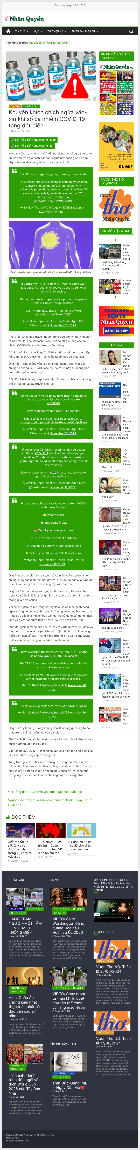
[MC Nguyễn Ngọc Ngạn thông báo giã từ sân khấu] (111, 608)
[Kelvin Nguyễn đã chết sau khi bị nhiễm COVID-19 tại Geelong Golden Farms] (111, 506)
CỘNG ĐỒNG (16, 909)
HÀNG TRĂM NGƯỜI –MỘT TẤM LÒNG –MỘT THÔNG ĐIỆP (25, 926)
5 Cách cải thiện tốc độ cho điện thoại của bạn (80, 845)
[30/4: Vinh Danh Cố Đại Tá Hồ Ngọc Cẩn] (111, 477)
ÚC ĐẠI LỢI (59, 913)
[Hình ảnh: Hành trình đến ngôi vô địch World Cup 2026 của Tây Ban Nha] (24, 1045)
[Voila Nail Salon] (111, 706)
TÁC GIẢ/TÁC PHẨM (64, 1073)
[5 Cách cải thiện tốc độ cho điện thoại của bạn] (81, 825)
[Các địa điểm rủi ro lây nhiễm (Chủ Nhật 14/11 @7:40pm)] (111, 382)
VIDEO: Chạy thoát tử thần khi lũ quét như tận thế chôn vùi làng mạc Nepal (69, 1001)
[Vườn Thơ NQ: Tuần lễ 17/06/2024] (112, 1012)
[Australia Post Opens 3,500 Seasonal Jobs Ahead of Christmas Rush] (110, 277)
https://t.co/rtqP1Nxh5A (53, 197)
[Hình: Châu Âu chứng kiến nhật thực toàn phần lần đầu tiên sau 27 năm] (24, 968)
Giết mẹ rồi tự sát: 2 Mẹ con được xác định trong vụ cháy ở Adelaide (19, 849)
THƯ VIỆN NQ (55, 31)
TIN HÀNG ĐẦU (30, 106)
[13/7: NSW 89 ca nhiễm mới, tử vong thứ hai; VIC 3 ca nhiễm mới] (51, 825)
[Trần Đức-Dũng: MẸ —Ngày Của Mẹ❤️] (68, 1053)
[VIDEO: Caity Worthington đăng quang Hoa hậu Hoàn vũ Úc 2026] (68, 889)
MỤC (36, 31)
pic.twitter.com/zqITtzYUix (53, 476)
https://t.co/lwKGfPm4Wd (71, 706)
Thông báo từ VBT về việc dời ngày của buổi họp (45, 792)
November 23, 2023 (63, 325)
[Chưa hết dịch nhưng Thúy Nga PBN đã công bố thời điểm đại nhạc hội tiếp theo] (111, 539)
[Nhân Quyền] (8, 31)
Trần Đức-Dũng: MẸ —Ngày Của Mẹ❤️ (69, 1085)
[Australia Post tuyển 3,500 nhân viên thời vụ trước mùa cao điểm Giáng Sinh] (110, 245)
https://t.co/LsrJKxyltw (71, 472)
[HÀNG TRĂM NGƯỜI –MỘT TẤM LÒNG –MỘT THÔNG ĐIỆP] (24, 889)
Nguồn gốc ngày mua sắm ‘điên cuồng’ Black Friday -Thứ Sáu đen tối (50, 802)
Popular (118, 345)
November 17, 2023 (62, 487)
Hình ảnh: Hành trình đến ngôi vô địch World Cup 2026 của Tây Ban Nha (24, 1084)
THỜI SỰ (14, 106)
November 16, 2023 (52, 564)
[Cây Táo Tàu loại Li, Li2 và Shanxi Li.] (111, 448)
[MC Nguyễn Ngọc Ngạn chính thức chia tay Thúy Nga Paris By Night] (111, 575)
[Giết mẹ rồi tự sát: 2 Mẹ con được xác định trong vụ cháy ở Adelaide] (20, 825)
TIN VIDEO (78, 909)
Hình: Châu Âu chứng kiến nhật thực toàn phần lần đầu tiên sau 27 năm (25, 1006)
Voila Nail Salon (126, 712)
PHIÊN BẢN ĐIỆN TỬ (83, 31)
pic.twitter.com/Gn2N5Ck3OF (53, 201)
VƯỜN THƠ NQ (105, 961)
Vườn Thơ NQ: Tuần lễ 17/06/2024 (113, 1040)
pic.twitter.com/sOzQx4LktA (69, 422)
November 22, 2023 (52, 212)
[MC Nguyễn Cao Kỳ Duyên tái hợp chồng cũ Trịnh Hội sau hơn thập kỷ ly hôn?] (111, 349)
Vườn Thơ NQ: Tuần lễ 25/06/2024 (113, 969)
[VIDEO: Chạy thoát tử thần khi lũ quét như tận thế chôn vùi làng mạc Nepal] (68, 968)
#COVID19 (47, 291)
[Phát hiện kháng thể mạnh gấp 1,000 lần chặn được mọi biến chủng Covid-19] (111, 674)
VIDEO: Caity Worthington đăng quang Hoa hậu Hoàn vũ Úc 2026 (68, 926)
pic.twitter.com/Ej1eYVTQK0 (53, 314)
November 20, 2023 (63, 433)
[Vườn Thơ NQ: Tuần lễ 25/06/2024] (112, 941)
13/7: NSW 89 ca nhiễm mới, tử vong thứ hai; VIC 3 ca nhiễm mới (50, 847)
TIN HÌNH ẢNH (18, 913)
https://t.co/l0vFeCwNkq (65, 310)
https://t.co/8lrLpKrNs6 (35, 422)
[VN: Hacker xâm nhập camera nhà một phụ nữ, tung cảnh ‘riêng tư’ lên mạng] (111, 415)
